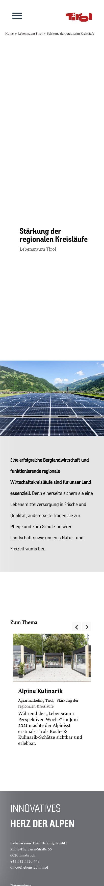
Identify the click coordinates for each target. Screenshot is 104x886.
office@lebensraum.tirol (29, 867)
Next (86, 626)
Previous (76, 626)
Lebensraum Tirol (38, 249)
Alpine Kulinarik (40, 691)
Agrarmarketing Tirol (35, 700)
